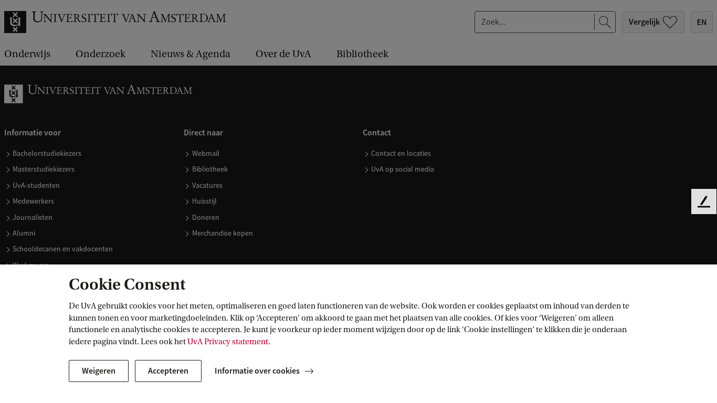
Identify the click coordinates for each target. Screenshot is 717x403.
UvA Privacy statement (227, 341)
